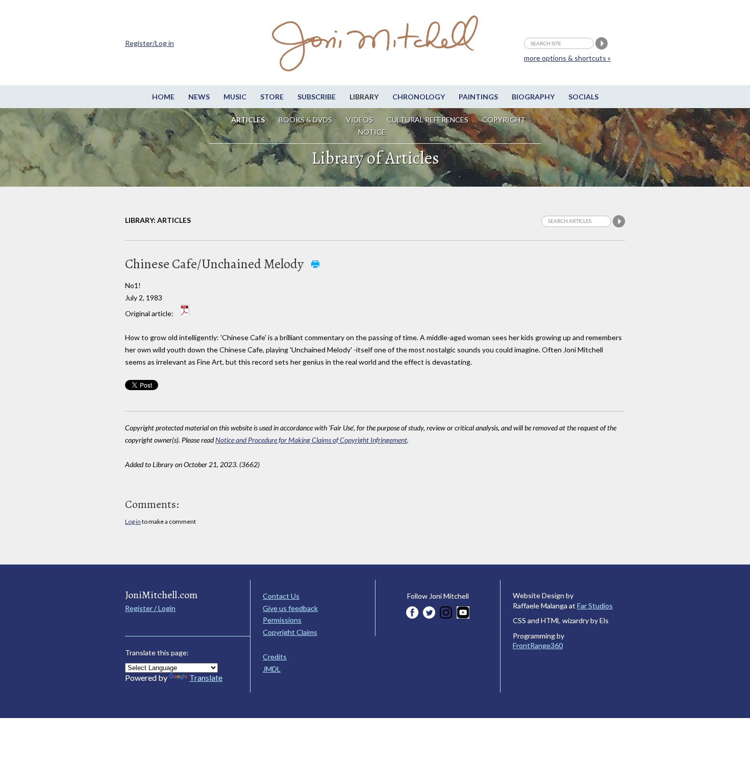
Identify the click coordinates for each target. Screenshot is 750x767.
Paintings (478, 96)
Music (234, 96)
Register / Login (150, 608)
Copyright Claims (290, 632)
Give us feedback (290, 608)
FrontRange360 (538, 645)
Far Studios (595, 605)
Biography (533, 96)
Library (364, 96)
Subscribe (316, 96)
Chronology (418, 96)
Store (272, 96)
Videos (359, 119)
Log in (133, 521)
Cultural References (427, 119)
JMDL (272, 668)
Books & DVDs (305, 119)
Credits (275, 656)
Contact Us (281, 596)
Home (163, 96)
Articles (248, 119)
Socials (583, 96)
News (199, 96)
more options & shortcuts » (567, 58)
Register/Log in (149, 43)
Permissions (282, 620)
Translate (205, 677)
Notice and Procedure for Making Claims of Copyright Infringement (311, 440)
